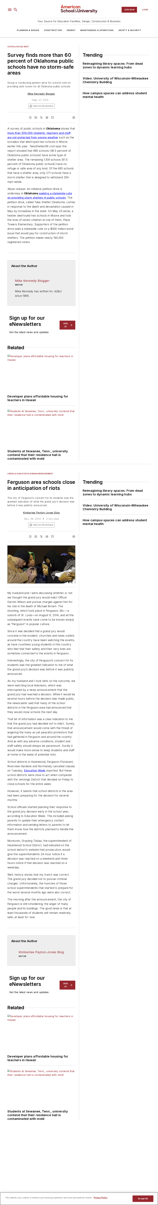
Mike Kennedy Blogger (41, 93)
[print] (73, 117)
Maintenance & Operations (97, 30)
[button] (9, 9)
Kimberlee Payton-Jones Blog (41, 512)
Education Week (35, 770)
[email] (52, 117)
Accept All (143, 1198)
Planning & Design (28, 30)
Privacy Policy (100, 1198)
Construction (53, 30)
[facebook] (30, 117)
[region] (79, 1198)
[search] (15, 9)
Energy (71, 30)
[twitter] (41, 117)
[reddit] (46, 117)
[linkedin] (35, 117)
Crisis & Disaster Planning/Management (30, 473)
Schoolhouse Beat (18, 46)
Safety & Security (129, 30)
